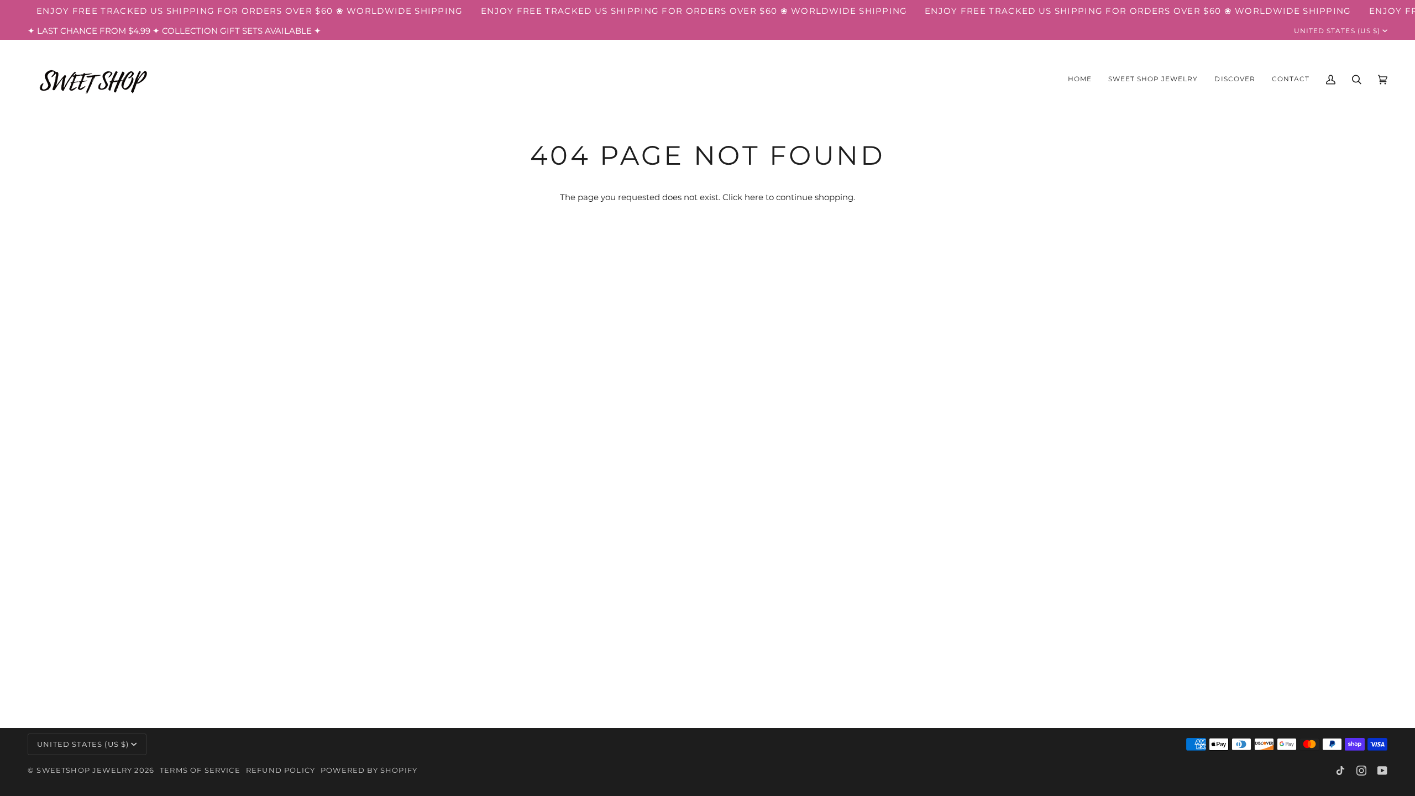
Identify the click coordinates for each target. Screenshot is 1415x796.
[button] (1153, 79)
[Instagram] (1361, 771)
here (754, 197)
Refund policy (280, 770)
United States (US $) (1337, 31)
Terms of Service (200, 770)
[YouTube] (1382, 771)
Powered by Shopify (369, 770)
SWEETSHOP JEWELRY (84, 770)
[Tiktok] (1340, 771)
